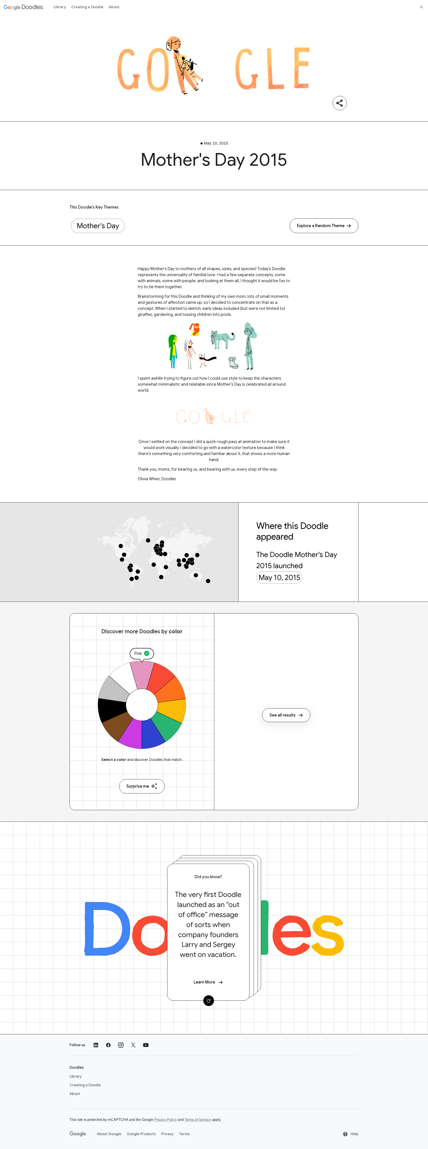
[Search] (421, 7)
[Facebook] (108, 1045)
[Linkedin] (96, 1045)
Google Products (141, 1134)
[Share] (340, 103)
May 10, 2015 (279, 577)
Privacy (167, 1134)
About (114, 7)
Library (60, 7)
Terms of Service (198, 1120)
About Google (109, 1134)
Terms (184, 1134)
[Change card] (208, 1000)
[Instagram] (120, 1045)
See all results (283, 715)
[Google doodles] (23, 7)
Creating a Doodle (87, 7)
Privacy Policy (165, 1120)
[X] (133, 1045)
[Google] (78, 1134)
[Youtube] (145, 1045)
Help (354, 1134)
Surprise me (137, 786)
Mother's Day (98, 225)
